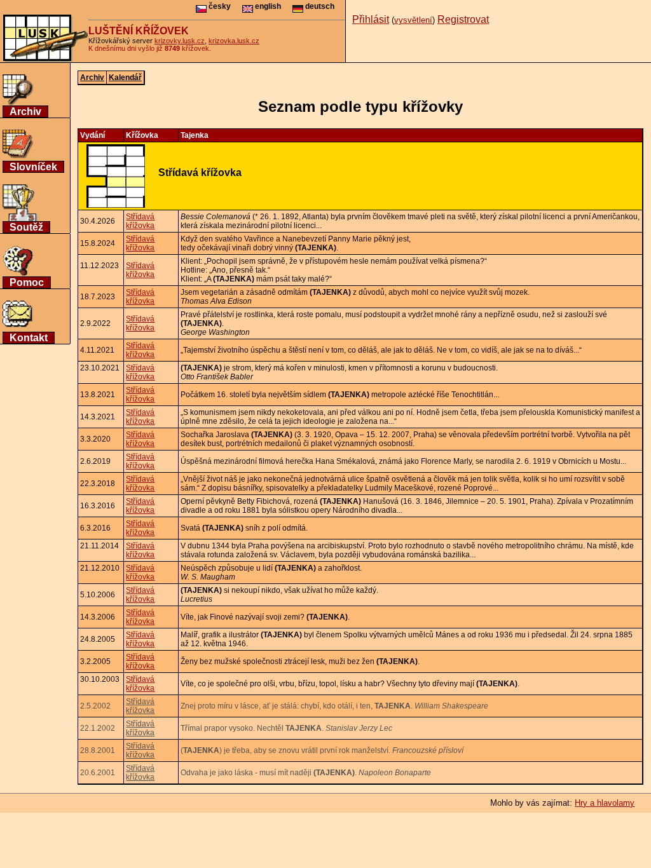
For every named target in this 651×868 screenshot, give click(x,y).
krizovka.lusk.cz (234, 40)
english (267, 6)
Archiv (25, 111)
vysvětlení (413, 20)
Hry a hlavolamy (604, 803)
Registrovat (463, 19)
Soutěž (26, 227)
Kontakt (29, 337)
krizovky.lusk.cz (179, 40)
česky (219, 6)
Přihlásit (370, 19)
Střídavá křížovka (140, 221)
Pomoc (27, 282)
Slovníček (33, 166)
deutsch (318, 6)
